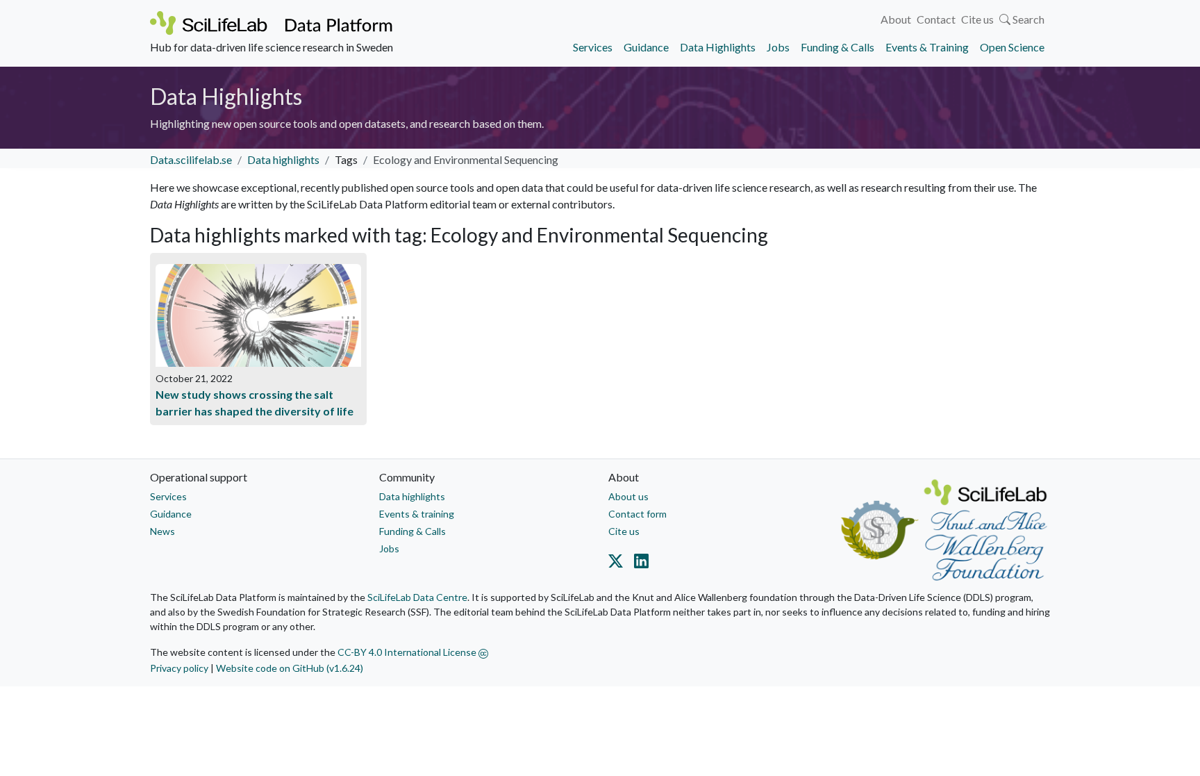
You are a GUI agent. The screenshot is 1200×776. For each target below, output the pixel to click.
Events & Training (927, 46)
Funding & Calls (837, 46)
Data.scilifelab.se (191, 159)
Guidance (646, 46)
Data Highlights (718, 46)
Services (592, 46)
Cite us (977, 19)
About (896, 19)
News (162, 531)
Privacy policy (179, 668)
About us (628, 496)
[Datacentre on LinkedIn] (638, 563)
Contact (936, 19)
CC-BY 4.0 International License (408, 652)
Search (1027, 19)
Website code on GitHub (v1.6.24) (289, 668)
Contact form (637, 514)
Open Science (1012, 46)
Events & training (416, 514)
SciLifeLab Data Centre (417, 597)
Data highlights (283, 159)
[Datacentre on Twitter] (618, 563)
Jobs (778, 46)
